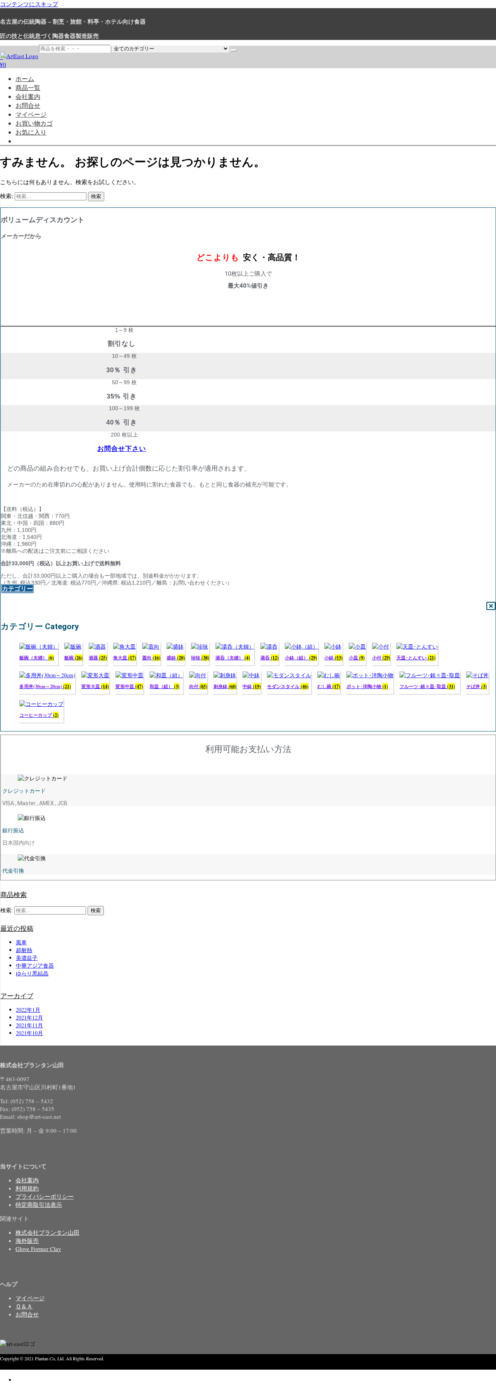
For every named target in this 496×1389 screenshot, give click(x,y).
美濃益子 (27, 957)
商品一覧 (28, 87)
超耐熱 (24, 950)
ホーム (25, 78)
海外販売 (27, 1240)
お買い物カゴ (34, 123)
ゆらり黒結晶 (32, 973)
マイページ (31, 114)
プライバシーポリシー (45, 1196)
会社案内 (28, 96)
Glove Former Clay (38, 1249)
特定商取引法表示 (39, 1204)
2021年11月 (29, 1025)
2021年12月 (29, 1017)
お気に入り (31, 132)
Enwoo (40, 1366)
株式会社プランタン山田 (47, 1232)
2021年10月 (29, 1033)
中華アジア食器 (35, 965)
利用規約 (27, 1188)
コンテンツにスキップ (29, 4)
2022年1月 (28, 1009)
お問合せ (28, 105)
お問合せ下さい (121, 448)
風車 (21, 942)
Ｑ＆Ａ (24, 1306)
